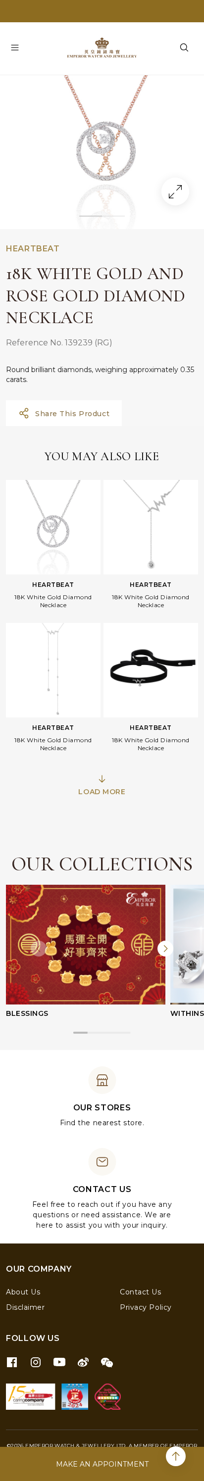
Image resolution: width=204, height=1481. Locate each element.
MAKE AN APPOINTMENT (102, 1464)
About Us (23, 1292)
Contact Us (140, 1292)
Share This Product (72, 413)
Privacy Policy (146, 1307)
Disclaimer (25, 1307)
